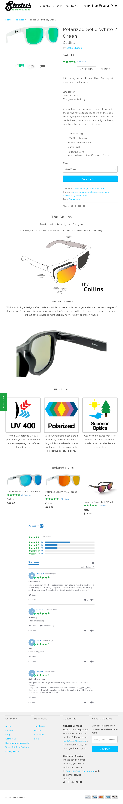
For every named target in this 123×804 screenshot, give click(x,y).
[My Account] (108, 6)
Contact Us (10, 739)
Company (72, 6)
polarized (84, 192)
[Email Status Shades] (104, 6)
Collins (90, 188)
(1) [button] (42, 545)
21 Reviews (26, 495)
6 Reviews (102, 505)
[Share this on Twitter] (71, 206)
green (76, 192)
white (84, 195)
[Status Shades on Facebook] (92, 6)
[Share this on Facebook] (75, 206)
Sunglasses (46, 6)
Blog (83, 6)
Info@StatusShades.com (75, 741)
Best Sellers (80, 188)
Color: (66, 163)
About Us (9, 726)
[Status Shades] (18, 6)
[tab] (33, 563)
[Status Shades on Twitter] (88, 6)
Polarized (99, 188)
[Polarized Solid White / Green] (32, 35)
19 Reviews (64, 499)
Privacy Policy (12, 751)
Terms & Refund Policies (16, 747)
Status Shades (74, 48)
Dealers (9, 730)
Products (19, 20)
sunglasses (76, 195)
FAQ (7, 734)
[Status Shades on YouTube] (96, 6)
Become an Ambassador (17, 743)
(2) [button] (42, 542)
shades (93, 192)
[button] (33, 595)
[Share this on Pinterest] (79, 206)
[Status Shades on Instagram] (100, 6)
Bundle (60, 6)
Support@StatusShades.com (80, 771)
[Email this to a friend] (83, 206)
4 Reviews (81, 62)
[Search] (112, 6)
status (101, 192)
